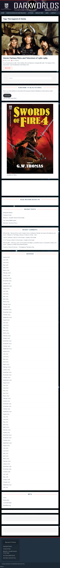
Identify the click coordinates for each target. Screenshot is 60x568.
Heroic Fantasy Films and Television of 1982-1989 (25, 58)
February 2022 (7, 398)
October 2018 (6, 471)
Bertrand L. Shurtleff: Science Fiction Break (13, 217)
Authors (30, 13)
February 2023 (7, 367)
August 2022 (6, 382)
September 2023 (7, 348)
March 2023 (6, 364)
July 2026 (5, 259)
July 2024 (5, 322)
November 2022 (7, 375)
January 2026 (6, 275)
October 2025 (6, 283)
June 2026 (6, 262)
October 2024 (6, 314)
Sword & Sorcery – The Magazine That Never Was (21, 247)
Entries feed (6, 500)
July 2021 (5, 416)
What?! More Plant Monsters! (20, 244)
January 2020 (6, 464)
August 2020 (6, 445)
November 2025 (7, 280)
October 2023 (6, 346)
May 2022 (5, 390)
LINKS (47, 13)
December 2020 (7, 435)
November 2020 (7, 437)
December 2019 (7, 466)
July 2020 (5, 448)
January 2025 (6, 307)
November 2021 (7, 406)
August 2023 (6, 351)
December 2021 (7, 403)
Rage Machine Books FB (30, 199)
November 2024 (7, 312)
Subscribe (7, 95)
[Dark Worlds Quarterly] (30, 10)
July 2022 (5, 385)
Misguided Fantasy (7, 212)
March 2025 (6, 301)
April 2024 (5, 330)
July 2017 (5, 487)
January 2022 (6, 401)
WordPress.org (7, 505)
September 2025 (7, 286)
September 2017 (7, 484)
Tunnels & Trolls (7, 215)
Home (2, 13)
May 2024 (5, 327)
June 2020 (6, 450)
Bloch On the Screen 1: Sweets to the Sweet (25, 237)
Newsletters (39, 13)
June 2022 (5, 388)
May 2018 (5, 477)
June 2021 (5, 419)
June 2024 (5, 325)
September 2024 (7, 317)
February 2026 (7, 273)
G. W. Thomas (15, 60)
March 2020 (6, 458)
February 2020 (7, 461)
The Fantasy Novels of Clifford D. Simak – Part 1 (25, 235)
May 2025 (5, 296)
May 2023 (5, 359)
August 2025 (6, 288)
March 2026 (6, 270)
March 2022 (6, 396)
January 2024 (6, 338)
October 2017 (6, 482)
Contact (53, 13)
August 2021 (6, 414)
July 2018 (5, 474)
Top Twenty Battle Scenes (9, 220)
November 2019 (7, 469)
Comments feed (7, 502)
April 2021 (5, 424)
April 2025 (5, 299)
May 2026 (5, 265)
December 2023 (7, 341)
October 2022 (6, 377)
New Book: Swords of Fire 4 (10, 223)
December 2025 (7, 278)
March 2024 (6, 333)
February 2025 (6, 304)
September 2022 (7, 380)
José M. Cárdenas (7, 237)
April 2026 (5, 267)
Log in (4, 497)
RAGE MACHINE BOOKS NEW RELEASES (16, 13)
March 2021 (6, 427)
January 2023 (6, 369)
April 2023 (5, 361)
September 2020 (7, 443)
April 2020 (5, 456)
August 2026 (6, 257)
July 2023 (5, 354)
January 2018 (6, 479)
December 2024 (7, 309)
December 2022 (7, 372)
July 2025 (5, 291)
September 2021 (7, 411)
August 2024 (6, 320)
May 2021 (5, 422)
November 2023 (7, 343)
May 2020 (5, 453)
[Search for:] (30, 78)
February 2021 (6, 430)
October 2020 (6, 440)
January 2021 (6, 432)
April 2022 (5, 393)
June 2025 (5, 293)
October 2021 (6, 409)
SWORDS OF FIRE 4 (12, 175)
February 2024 (7, 335)
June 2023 (5, 356)
